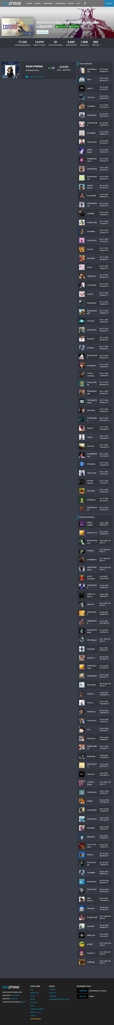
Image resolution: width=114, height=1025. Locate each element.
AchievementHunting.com (59, 999)
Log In (109, 3)
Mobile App (34, 993)
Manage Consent (37, 1009)
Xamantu (13, 999)
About (32, 999)
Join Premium (35, 1019)
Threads (52, 989)
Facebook (52, 996)
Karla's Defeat (34, 66)
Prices (63, 32)
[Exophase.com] (13, 3)
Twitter (52, 993)
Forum (69, 32)
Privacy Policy (36, 1012)
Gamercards (48, 3)
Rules (32, 996)
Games (29, 3)
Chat (78, 3)
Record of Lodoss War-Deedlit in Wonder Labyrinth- (68, 24)
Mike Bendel (15, 995)
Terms (32, 1016)
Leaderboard (60, 3)
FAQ (31, 989)
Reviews (71, 3)
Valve (23, 1002)
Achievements (42, 32)
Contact (33, 1003)
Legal (32, 1006)
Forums (37, 3)
